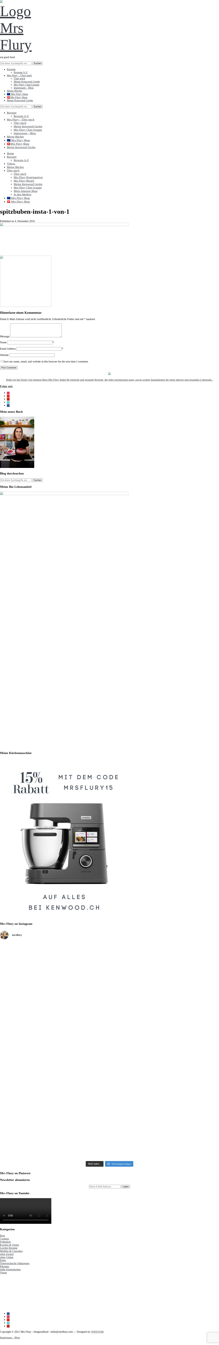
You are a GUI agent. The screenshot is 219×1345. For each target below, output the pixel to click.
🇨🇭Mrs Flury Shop (17, 97)
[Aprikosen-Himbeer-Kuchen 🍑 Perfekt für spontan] (109, 974)
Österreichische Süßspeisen (14, 1263)
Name (3, 342)
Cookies (4, 1238)
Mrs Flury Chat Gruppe (28, 187)
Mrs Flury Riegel (24, 180)
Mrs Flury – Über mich (19, 75)
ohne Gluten (6, 1257)
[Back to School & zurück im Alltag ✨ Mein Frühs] (109, 1121)
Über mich (19, 78)
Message (4, 336)
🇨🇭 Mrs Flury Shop (18, 201)
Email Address (8, 348)
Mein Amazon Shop (25, 191)
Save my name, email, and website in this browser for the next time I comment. (45, 361)
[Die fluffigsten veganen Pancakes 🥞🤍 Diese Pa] (36, 1108)
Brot (2, 1235)
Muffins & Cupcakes (11, 1251)
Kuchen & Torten (9, 1244)
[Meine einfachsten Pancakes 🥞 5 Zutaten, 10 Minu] (36, 963)
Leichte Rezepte (8, 1248)
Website (4, 355)
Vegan (3, 1272)
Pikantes (4, 1266)
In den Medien (22, 194)
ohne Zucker (7, 1254)
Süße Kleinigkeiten (10, 1269)
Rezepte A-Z (21, 72)
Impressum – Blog (24, 87)
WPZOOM (97, 1331)
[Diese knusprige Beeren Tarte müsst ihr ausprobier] (109, 1044)
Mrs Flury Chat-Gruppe (26, 84)
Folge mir (6, 386)
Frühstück (5, 1241)
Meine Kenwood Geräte (27, 81)
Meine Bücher (14, 90)
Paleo (3, 1260)
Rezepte (11, 69)
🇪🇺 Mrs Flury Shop (17, 94)
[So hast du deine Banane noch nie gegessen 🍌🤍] (183, 972)
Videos (11, 163)
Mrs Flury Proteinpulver (28, 177)
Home (10, 153)
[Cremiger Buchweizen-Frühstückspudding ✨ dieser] (183, 1036)
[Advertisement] (17, 1291)
